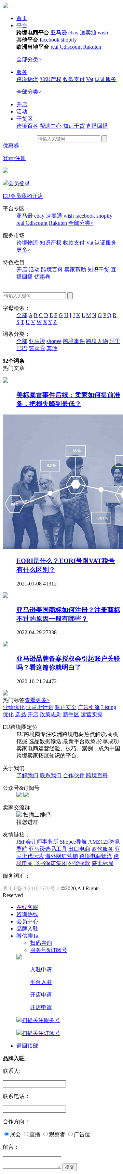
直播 (34, 1134)
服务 (21, 72)
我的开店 (32, 196)
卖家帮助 (75, 269)
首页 (21, 18)
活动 (21, 111)
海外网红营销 (61, 856)
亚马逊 (59, 32)
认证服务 (106, 79)
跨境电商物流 (95, 856)
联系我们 (51, 775)
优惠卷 (42, 277)
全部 (21, 315)
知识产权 (51, 79)
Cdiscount (71, 47)
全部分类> (28, 59)
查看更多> (37, 700)
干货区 (24, 119)
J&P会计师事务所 (37, 842)
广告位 (82, 1134)
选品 (20, 714)
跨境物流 (27, 79)
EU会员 (12, 196)
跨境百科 (27, 126)
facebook (49, 40)
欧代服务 (102, 849)
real (55, 47)
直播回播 (97, 126)
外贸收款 (79, 863)
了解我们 (27, 775)
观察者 (57, 1134)
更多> (23, 250)
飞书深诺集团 (50, 863)
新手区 (71, 714)
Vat (89, 79)
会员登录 (19, 183)
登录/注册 (14, 158)
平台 (21, 25)
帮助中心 (51, 126)
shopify (69, 40)
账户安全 (66, 707)
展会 (15, 1134)
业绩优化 (14, 707)
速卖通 (88, 32)
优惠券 (11, 145)
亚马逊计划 (39, 707)
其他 (51, 348)
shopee (54, 341)
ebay (73, 32)
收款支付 (74, 79)
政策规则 (51, 714)
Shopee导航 (74, 842)
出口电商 (79, 849)
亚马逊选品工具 (48, 849)
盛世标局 (102, 863)
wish (103, 32)
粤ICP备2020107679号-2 (32, 888)
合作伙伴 (74, 775)
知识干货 (74, 126)
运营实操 (91, 714)
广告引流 (89, 707)
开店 (21, 104)
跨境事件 (74, 341)
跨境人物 (97, 341)
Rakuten (92, 47)
